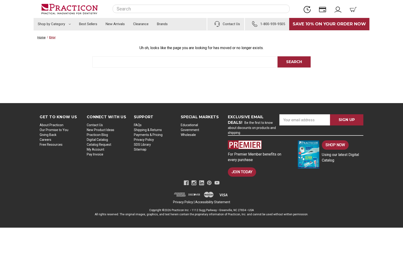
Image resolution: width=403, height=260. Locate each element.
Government (190, 130)
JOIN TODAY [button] (242, 172)
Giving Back (48, 135)
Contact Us (95, 125)
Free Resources (51, 144)
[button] (259, 144)
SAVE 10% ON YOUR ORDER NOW (329, 24)
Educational (189, 125)
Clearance (141, 24)
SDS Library (142, 144)
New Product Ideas (100, 130)
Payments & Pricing (148, 135)
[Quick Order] (308, 9)
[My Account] (339, 9)
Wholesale (188, 135)
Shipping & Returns (148, 130)
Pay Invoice (95, 154)
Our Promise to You (54, 130)
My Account (95, 149)
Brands (162, 24)
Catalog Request (99, 144)
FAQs (138, 125)
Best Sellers (88, 24)
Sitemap (140, 149)
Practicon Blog (97, 135)
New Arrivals (115, 24)
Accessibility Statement (212, 202)
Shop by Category (52, 24)
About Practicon (51, 125)
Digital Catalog (97, 140)
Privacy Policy (144, 140)
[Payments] (324, 9)
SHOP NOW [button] (335, 145)
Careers (45, 140)
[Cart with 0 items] (354, 9)
